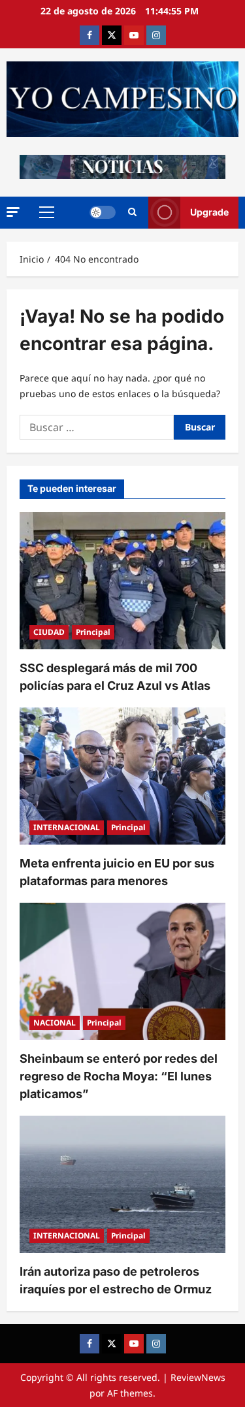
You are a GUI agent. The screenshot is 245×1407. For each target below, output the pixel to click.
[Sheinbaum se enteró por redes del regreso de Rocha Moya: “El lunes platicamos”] (122, 971)
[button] (13, 212)
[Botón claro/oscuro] (103, 212)
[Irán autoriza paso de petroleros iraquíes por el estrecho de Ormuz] (122, 1184)
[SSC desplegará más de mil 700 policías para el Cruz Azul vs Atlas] (122, 580)
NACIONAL (54, 1022)
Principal (93, 632)
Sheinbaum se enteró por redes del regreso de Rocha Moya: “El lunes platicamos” (119, 1076)
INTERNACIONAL (66, 827)
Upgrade (209, 212)
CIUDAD (49, 632)
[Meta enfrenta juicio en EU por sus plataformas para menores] (122, 776)
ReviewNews (198, 1377)
